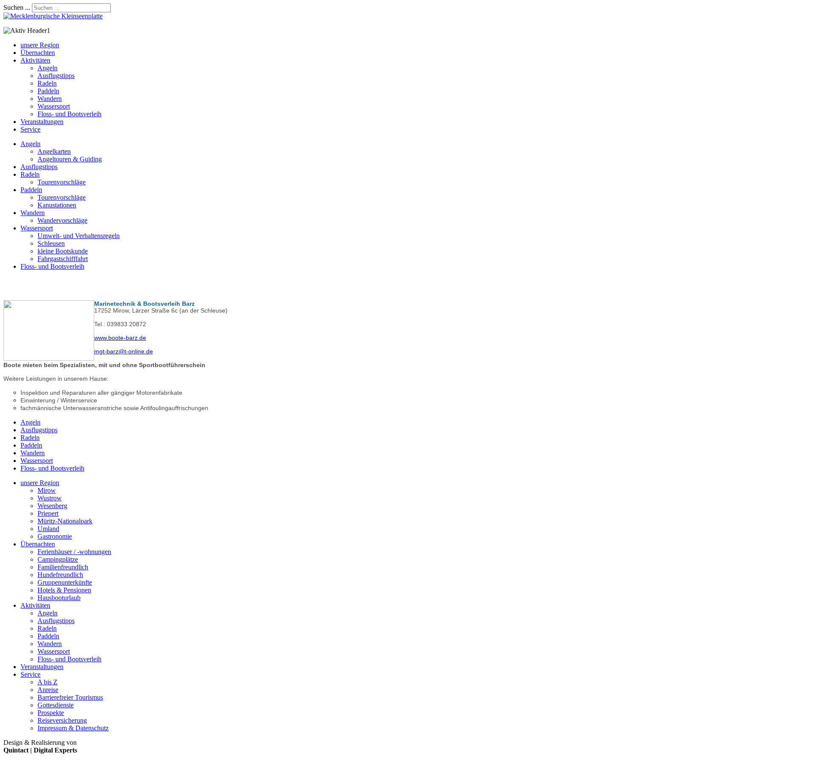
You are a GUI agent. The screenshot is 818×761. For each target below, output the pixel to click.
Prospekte (50, 712)
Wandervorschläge (62, 220)
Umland (48, 528)
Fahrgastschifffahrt (62, 258)
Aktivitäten (35, 60)
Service (30, 129)
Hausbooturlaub (59, 597)
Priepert (47, 513)
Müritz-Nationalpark (64, 521)
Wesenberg (52, 505)
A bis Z (47, 682)
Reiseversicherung (62, 720)
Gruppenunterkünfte (64, 582)
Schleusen (51, 243)
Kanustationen (56, 205)
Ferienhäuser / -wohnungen (74, 551)
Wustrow (49, 498)
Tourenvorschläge (61, 182)
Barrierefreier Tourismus (70, 697)
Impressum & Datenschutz (73, 728)
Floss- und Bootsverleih (69, 114)
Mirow (46, 490)
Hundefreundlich (60, 574)
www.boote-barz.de (120, 337)
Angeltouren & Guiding (69, 159)
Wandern (49, 98)
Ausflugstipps (56, 75)
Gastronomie (54, 536)
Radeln (47, 83)
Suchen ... (16, 7)
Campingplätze (57, 559)
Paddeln (48, 91)
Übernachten (37, 52)
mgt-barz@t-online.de (123, 351)
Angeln (47, 68)
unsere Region (39, 45)
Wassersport (53, 106)
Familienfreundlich (62, 567)
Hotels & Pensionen (64, 590)
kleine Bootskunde (62, 251)
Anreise (47, 689)
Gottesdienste (55, 705)
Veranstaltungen (41, 121)
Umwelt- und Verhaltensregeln (78, 235)
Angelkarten (54, 151)
